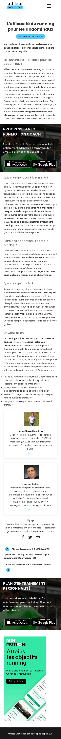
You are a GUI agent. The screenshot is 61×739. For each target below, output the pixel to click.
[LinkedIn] (30, 453)
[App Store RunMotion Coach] (17, 166)
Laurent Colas (30, 484)
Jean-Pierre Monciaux (30, 431)
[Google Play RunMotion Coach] (44, 167)
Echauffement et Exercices (30, 36)
